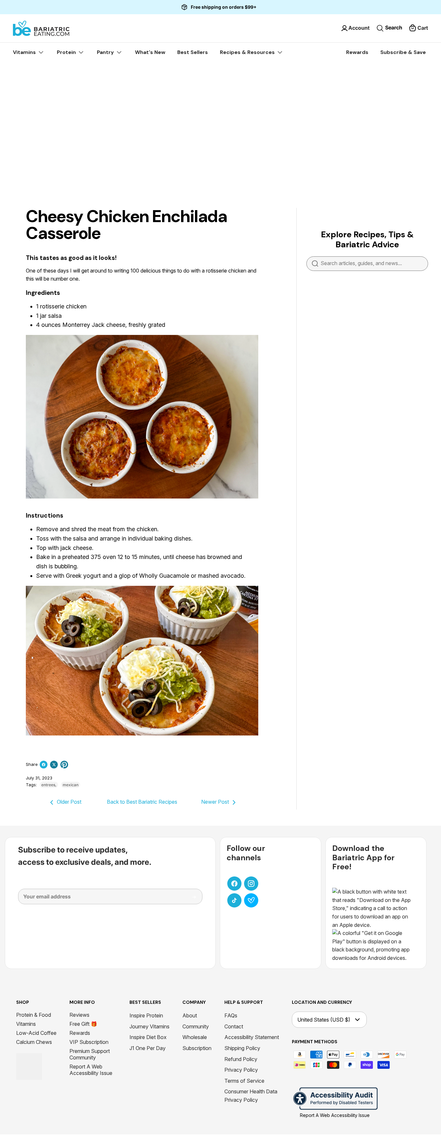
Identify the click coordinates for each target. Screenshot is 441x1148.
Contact (233, 1026)
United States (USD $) (323, 1019)
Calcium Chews (34, 1042)
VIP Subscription (88, 1042)
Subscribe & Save (403, 52)
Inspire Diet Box (148, 1037)
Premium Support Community (89, 1054)
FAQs (230, 1015)
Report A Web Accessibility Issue (90, 1069)
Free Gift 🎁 (83, 1024)
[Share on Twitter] (53, 764)
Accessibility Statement (251, 1037)
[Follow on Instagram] (251, 883)
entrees (48, 784)
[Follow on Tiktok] (234, 900)
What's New (150, 52)
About (189, 1015)
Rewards (357, 52)
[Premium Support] (251, 900)
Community (195, 1026)
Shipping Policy (242, 1048)
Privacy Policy (241, 1070)
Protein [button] (67, 52)
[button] (418, 28)
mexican (70, 784)
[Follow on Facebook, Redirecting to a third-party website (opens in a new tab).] (234, 883)
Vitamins (26, 1024)
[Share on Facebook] (43, 764)
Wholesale (194, 1037)
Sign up (189, 899)
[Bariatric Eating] (41, 28)
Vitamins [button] (25, 52)
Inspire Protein (146, 1015)
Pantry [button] (106, 52)
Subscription (196, 1048)
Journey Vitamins (149, 1026)
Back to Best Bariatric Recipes (142, 802)
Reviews (79, 1015)
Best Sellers (192, 52)
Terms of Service (244, 1081)
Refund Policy (240, 1059)
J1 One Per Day (147, 1048)
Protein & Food (33, 1015)
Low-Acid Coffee (36, 1033)
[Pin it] (64, 764)
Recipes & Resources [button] (248, 52)
